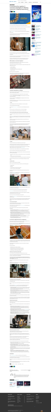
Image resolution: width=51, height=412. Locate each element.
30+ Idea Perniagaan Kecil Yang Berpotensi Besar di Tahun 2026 (11, 396)
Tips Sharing (22, 2)
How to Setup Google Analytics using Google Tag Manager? (25, 370)
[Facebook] (10, 11)
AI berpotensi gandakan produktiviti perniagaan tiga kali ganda (30, 398)
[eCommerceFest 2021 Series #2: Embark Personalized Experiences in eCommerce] (33, 35)
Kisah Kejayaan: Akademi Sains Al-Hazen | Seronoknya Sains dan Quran (38, 46)
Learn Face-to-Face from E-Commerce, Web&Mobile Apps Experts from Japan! (38, 26)
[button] (40, 2)
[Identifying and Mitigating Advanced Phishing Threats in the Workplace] (27, 383)
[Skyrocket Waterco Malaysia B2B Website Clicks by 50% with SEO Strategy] (33, 43)
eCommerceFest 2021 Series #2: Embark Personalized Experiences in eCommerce (38, 35)
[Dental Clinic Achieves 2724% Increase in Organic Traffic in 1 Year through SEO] (33, 55)
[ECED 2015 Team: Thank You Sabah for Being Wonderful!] (33, 38)
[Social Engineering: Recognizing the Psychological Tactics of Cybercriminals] (20, 383)
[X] (11, 11)
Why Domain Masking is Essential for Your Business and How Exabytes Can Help (11, 401)
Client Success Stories (35, 2)
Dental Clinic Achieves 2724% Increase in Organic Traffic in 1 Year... (38, 54)
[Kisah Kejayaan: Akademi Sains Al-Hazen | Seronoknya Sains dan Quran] (33, 46)
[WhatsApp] (13, 11)
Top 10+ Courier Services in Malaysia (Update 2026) (11, 398)
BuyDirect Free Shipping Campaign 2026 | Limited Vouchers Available (30, 401)
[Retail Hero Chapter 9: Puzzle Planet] (33, 49)
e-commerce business (13, 355)
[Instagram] (37, 402)
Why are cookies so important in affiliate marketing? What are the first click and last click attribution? (14, 371)
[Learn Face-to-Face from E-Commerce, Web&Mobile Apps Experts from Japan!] (33, 26)
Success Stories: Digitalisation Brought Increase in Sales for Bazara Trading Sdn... (38, 51)
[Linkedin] (14, 11)
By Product (26, 2)
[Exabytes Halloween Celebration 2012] (33, 32)
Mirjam (11, 10)
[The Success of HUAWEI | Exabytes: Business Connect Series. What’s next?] (33, 29)
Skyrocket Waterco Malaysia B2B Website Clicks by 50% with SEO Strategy (38, 43)
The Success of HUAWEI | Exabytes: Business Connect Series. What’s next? (37, 29)
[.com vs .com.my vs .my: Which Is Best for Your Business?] (13, 383)
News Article (30, 2)
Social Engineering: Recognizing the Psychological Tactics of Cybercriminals (20, 387)
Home (19, 2)
